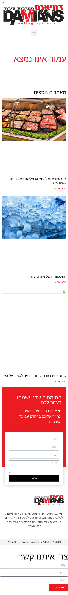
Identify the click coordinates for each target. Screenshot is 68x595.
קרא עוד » (60, 188)
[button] (34, 33)
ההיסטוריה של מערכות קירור (46, 276)
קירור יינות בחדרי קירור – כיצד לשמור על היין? (34, 376)
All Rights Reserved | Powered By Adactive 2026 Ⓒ (34, 542)
